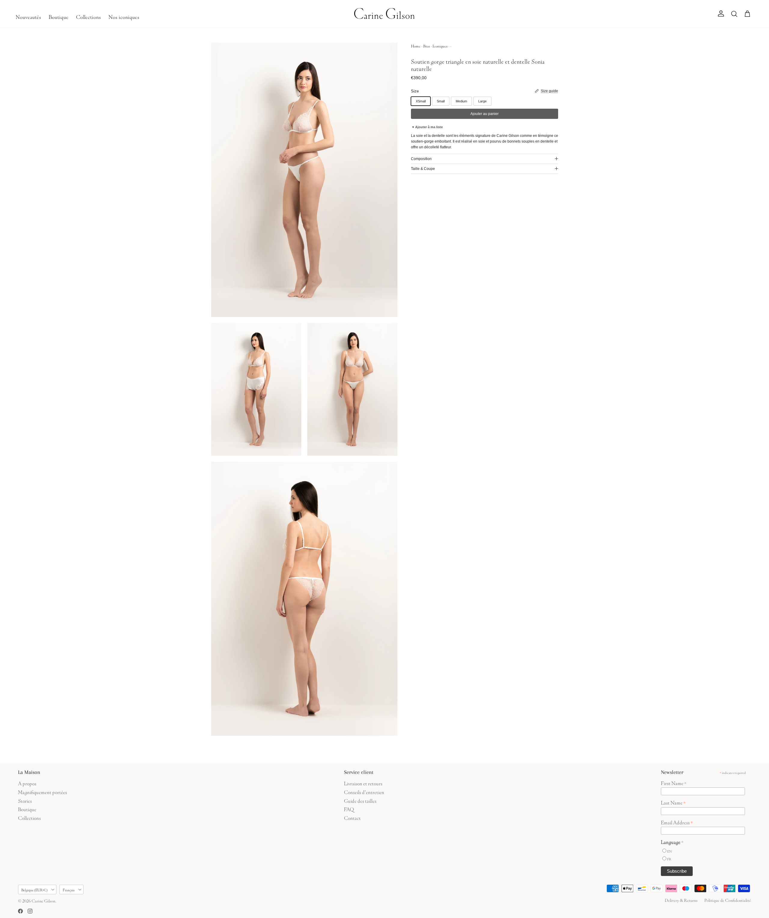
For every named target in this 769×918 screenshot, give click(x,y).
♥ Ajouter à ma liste (427, 127)
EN (669, 850)
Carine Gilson (43, 900)
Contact (352, 817)
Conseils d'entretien (364, 791)
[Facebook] (20, 911)
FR (669, 858)
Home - (417, 45)
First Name (673, 783)
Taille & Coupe (423, 169)
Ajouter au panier (484, 114)
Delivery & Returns (681, 899)
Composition (421, 159)
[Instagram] (30, 911)
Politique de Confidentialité (727, 899)
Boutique (58, 16)
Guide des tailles (360, 800)
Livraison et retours (363, 783)
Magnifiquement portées (42, 791)
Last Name (673, 802)
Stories (25, 800)
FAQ (349, 808)
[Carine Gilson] (384, 13)
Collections (88, 16)
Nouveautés (28, 16)
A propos (27, 783)
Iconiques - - (442, 45)
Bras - (428, 45)
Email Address (677, 822)
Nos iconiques (123, 16)
